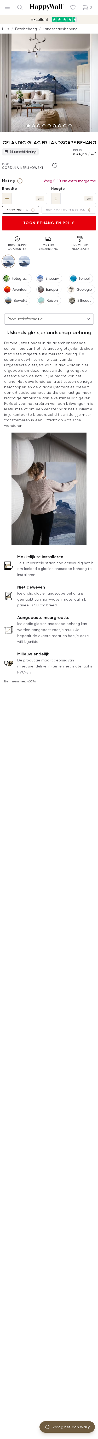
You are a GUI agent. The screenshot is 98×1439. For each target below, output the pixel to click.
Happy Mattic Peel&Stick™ (66, 209)
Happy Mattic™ (18, 209)
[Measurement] (20, 181)
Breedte (9, 188)
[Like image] (54, 165)
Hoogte (58, 188)
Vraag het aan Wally (71, 1427)
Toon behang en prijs (49, 223)
